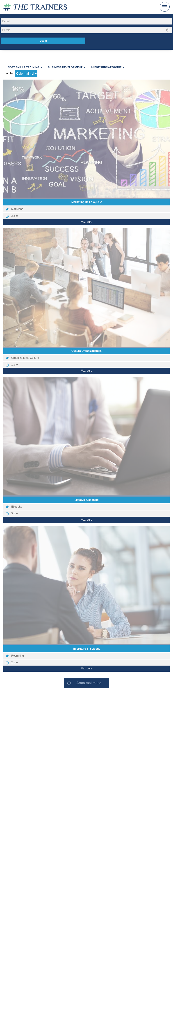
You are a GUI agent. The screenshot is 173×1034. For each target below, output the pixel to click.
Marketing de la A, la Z (86, 202)
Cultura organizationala (86, 350)
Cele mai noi (25, 73)
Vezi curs (86, 221)
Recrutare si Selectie (86, 648)
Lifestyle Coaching (86, 499)
